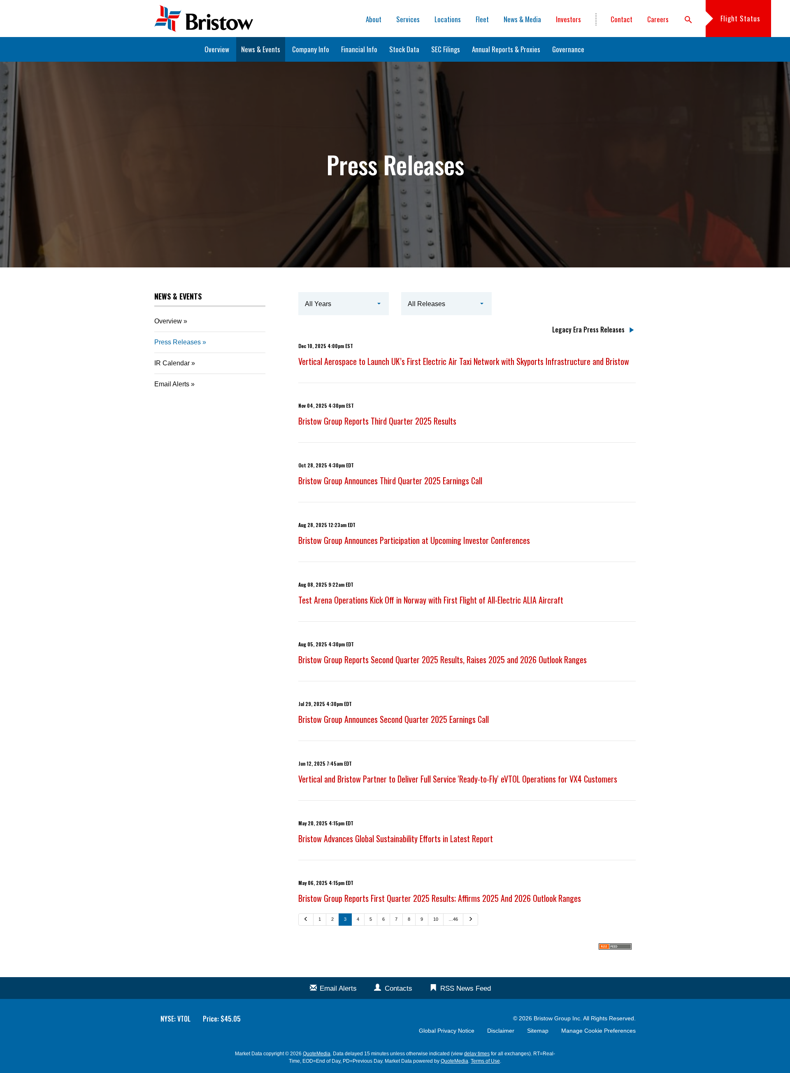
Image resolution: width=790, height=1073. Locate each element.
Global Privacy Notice (446, 1031)
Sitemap (537, 1031)
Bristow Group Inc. (558, 1018)
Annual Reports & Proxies (506, 49)
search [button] (688, 20)
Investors (568, 19)
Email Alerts (171, 384)
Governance (568, 49)
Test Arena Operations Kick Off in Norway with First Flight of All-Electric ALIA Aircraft (430, 600)
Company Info (310, 49)
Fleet (482, 19)
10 (435, 919)
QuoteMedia (316, 1054)
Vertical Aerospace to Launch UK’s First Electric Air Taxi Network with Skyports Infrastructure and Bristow (463, 361)
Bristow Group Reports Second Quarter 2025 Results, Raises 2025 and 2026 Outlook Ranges (442, 659)
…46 (453, 919)
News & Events (260, 49)
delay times (477, 1054)
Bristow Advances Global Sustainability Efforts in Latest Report (395, 838)
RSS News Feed (465, 988)
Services (408, 19)
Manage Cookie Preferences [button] (598, 1031)
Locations (447, 19)
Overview (216, 49)
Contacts (398, 988)
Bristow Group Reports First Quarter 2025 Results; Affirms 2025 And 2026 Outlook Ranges (439, 898)
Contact (621, 19)
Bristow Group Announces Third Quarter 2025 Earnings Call (390, 480)
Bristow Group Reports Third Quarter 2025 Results (377, 421)
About (373, 19)
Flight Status (740, 18)
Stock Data (404, 49)
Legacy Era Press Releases (588, 329)
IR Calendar (172, 363)
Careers (658, 19)
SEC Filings (445, 49)
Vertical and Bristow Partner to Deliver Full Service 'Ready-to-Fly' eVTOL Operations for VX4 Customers (457, 779)
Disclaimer (500, 1031)
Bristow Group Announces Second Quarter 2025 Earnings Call (393, 719)
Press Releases (177, 342)
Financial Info (359, 49)
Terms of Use (485, 1061)
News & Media (522, 19)
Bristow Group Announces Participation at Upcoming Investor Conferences (414, 540)
